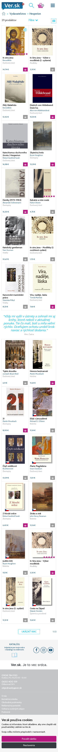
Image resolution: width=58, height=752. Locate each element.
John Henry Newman (38, 516)
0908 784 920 (9, 675)
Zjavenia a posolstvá (38, 613)
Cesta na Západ (37, 608)
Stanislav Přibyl (9, 300)
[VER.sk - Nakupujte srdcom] (12, 6)
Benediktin (7, 108)
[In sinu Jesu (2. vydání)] (15, 591)
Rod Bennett (8, 469)
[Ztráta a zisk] (42, 496)
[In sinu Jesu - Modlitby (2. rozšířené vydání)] (42, 230)
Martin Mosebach (37, 374)
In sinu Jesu (8, 57)
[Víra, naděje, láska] (42, 278)
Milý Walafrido (9, 105)
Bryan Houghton (36, 155)
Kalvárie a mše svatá (39, 200)
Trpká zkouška (9, 371)
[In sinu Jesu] (15, 41)
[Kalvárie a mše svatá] (42, 183)
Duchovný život (9, 63)
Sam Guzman (8, 250)
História (33, 376)
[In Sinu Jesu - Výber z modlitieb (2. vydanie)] (42, 41)
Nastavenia (29, 745)
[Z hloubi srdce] (15, 496)
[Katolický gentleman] (15, 230)
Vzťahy (5, 253)
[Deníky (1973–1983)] (15, 183)
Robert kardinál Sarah (11, 158)
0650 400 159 (9, 681)
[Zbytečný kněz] (42, 136)
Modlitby (33, 63)
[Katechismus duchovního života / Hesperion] (15, 136)
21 (3, 418)
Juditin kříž (8, 561)
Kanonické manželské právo (13, 296)
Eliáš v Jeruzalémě (38, 418)
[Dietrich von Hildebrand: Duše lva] (42, 88)
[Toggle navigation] (52, 6)
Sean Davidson (36, 469)
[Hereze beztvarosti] (42, 354)
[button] (25, 30)
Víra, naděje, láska (38, 295)
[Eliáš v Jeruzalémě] (42, 402)
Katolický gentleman (12, 247)
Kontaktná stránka (10, 699)
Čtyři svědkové (10, 466)
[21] (15, 402)
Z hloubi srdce (9, 513)
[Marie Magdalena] (42, 449)
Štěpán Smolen (36, 611)
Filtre (32, 20)
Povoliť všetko (29, 738)
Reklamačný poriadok (11, 705)
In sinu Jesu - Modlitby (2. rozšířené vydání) (42, 248)
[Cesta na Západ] (42, 591)
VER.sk (4, 13)
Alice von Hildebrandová (39, 110)
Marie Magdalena (38, 466)
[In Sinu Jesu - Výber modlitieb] (42, 544)
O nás (4, 696)
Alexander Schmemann (12, 203)
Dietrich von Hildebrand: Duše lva (41, 106)
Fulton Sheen (35, 203)
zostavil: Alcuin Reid (10, 374)
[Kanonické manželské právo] (15, 278)
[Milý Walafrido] (15, 88)
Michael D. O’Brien (37, 421)
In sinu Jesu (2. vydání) (13, 608)
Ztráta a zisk (35, 513)
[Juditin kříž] (15, 544)
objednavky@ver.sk (12, 687)
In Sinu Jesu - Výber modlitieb (39, 562)
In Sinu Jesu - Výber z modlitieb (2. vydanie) (40, 59)
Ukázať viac (29, 631)
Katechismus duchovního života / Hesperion (15, 154)
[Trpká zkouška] (15, 354)
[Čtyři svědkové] (15, 449)
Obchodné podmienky (12, 702)
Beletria (33, 424)
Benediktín (7, 60)
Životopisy (34, 158)
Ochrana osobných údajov (13, 709)
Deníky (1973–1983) (12, 200)
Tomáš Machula (36, 297)
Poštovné (6, 712)
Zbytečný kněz (37, 152)
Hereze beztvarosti (39, 371)
